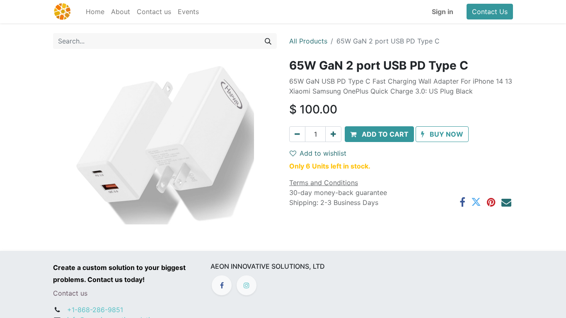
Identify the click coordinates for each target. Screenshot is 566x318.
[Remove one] (297, 134)
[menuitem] (95, 11)
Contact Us (490, 11)
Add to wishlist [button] (323, 153)
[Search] (268, 41)
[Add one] (333, 134)
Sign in (442, 11)
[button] (379, 134)
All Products (308, 41)
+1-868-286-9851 (95, 310)
